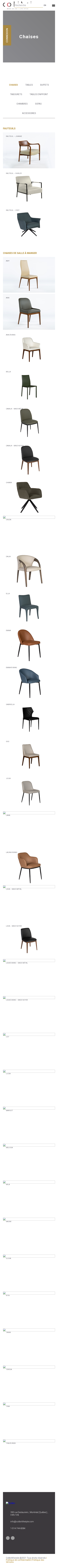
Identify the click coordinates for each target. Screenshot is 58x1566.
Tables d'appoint (39, 94)
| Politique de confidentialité (26, 1559)
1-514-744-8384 (17, 1528)
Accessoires (29, 113)
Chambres (22, 104)
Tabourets (16, 94)
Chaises (13, 85)
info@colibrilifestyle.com (22, 1521)
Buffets (44, 85)
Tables (29, 85)
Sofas (38, 104)
